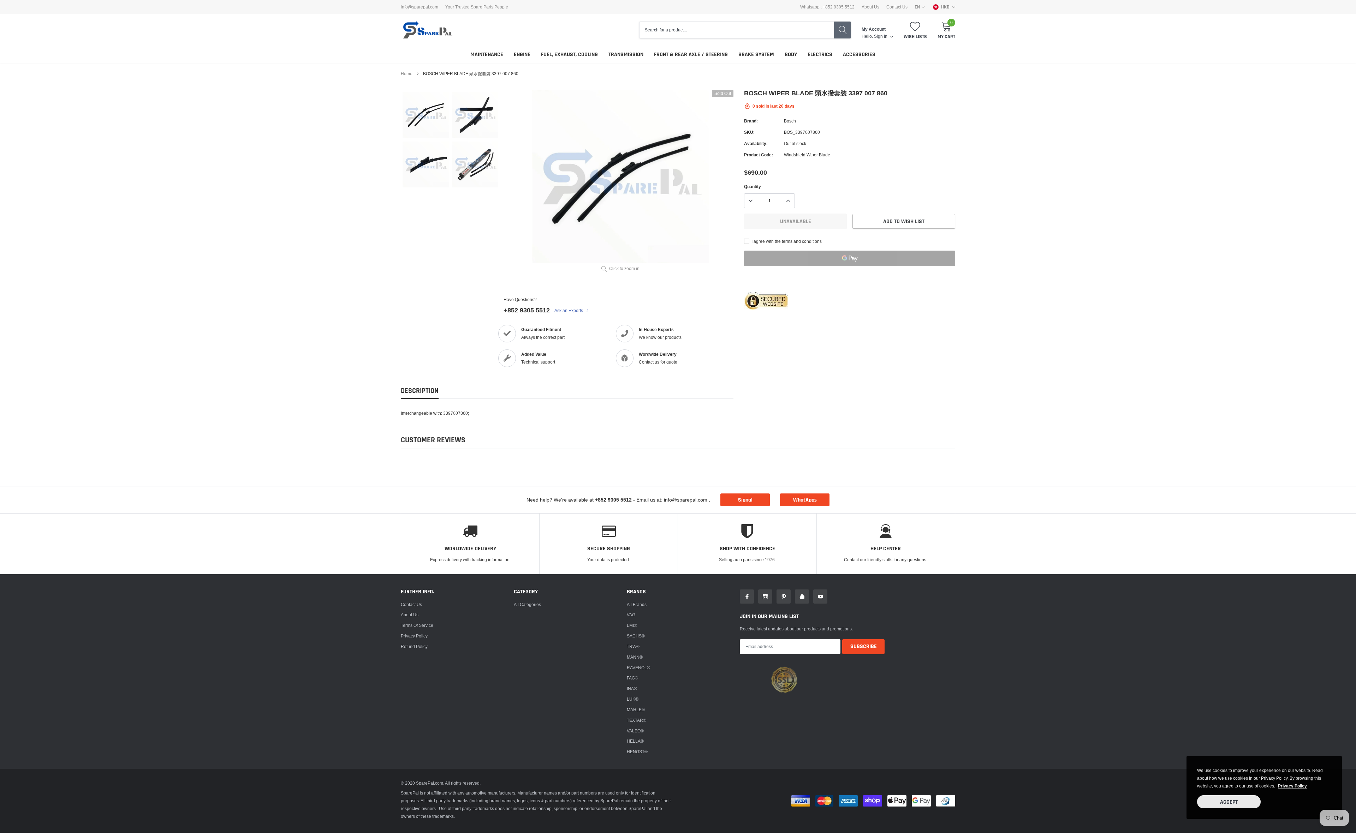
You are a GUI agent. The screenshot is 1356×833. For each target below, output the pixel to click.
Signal (745, 500)
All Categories (527, 604)
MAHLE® (636, 709)
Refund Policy (414, 646)
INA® (632, 688)
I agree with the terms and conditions (786, 241)
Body (791, 54)
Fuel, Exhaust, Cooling (569, 54)
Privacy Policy (414, 636)
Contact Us (897, 7)
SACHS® (636, 636)
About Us (870, 7)
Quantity (752, 186)
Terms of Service (417, 625)
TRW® (633, 646)
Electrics (820, 54)
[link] (426, 115)
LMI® (632, 625)
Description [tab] (420, 390)
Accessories (859, 54)
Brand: (751, 121)
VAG (631, 614)
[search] (842, 30)
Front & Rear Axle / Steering (691, 54)
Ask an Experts (569, 310)
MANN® (635, 657)
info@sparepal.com (419, 7)
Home (406, 73)
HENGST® (637, 751)
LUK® (632, 699)
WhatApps (805, 500)
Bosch (790, 121)
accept (1229, 802)
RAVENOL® (638, 667)
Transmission (625, 54)
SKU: (749, 132)
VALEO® (635, 730)
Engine (522, 54)
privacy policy (1292, 786)
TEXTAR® (636, 720)
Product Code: (758, 154)
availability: (756, 143)
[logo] (427, 30)
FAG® (632, 678)
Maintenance (486, 54)
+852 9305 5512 (527, 310)
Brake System (756, 54)
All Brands (637, 604)
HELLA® (635, 741)
